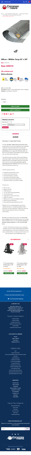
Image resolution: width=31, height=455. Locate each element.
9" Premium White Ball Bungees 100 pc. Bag (22, 264)
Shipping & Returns (15, 341)
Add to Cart (8, 273)
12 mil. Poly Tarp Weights (16, 361)
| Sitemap (21, 446)
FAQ (15, 351)
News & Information (15, 352)
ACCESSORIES (15, 391)
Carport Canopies (15, 320)
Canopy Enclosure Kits (15, 322)
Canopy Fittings (15, 325)
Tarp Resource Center (15, 359)
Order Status (15, 340)
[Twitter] (8, 114)
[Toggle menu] (2, 3)
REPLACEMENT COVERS (15, 388)
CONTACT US (15, 393)
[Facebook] (2, 114)
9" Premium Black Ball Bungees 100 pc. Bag (8, 264)
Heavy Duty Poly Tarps (23, 13)
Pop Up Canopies (15, 318)
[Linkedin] (11, 114)
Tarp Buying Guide (15, 358)
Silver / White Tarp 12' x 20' (8, 16)
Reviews (15, 137)
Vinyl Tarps (15, 409)
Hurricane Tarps (15, 410)
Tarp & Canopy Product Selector (15, 370)
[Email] (4, 114)
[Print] (6, 114)
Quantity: (3, 99)
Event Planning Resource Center (15, 373)
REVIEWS (15, 395)
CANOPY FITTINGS (15, 389)
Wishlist (15, 336)
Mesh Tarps (15, 412)
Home (2, 13)
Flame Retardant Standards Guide (15, 371)
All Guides (15, 356)
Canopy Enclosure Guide (15, 364)
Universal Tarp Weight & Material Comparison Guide (15, 354)
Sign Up (17, 338)
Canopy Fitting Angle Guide (15, 366)
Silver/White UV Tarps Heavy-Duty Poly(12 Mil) (12, 15)
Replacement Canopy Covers (15, 323)
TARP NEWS (15, 396)
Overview (15, 134)
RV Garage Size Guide (15, 368)
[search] (23, 2)
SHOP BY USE (15, 382)
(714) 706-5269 (7, 1)
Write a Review (6, 74)
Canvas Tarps (15, 407)
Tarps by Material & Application (11, 13)
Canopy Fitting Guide (15, 363)
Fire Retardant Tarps (15, 414)
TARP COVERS (15, 384)
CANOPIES (15, 386)
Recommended (15, 239)
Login (13, 338)
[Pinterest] (13, 114)
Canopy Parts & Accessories (15, 327)
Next (28, 239)
